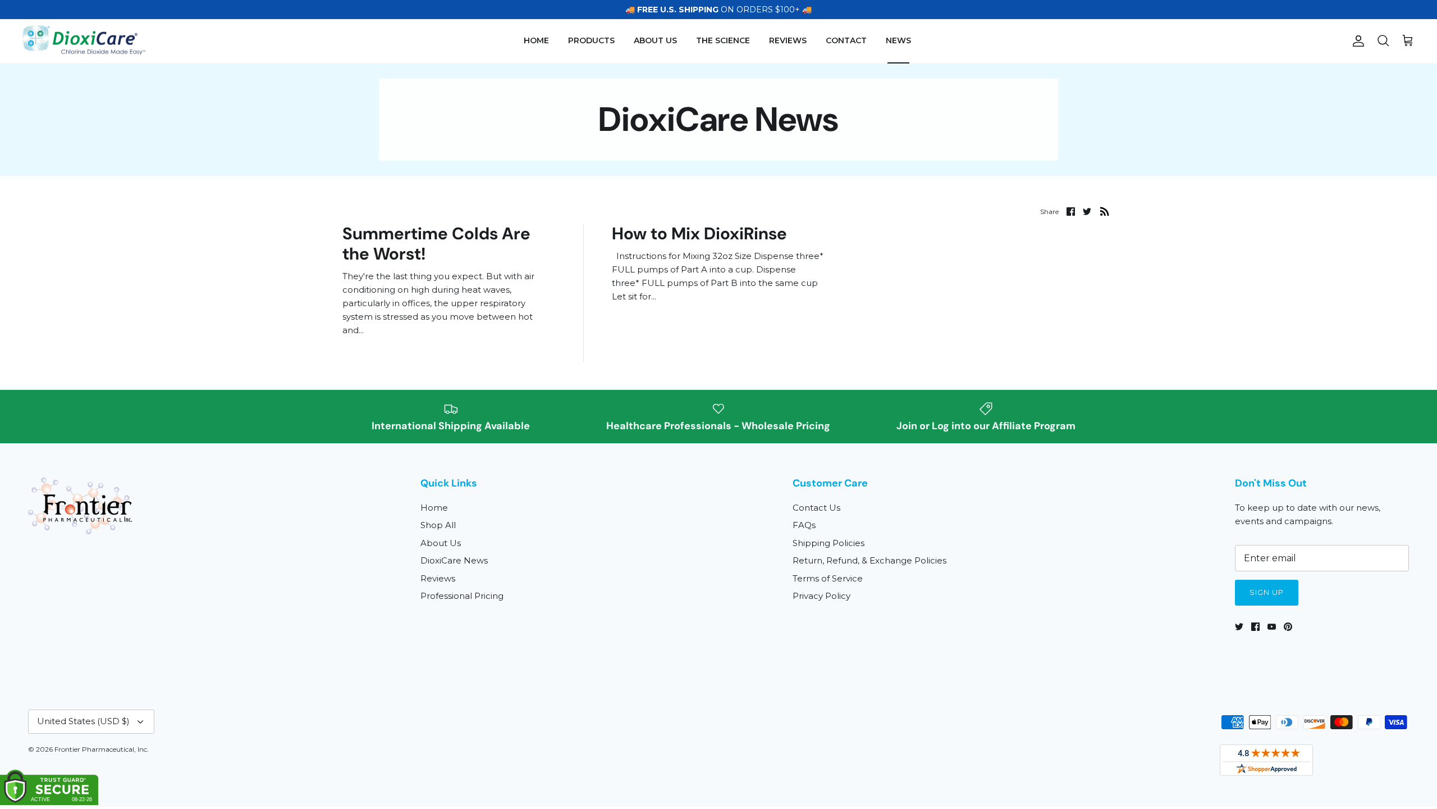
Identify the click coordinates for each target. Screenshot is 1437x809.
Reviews (437, 578)
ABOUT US (655, 40)
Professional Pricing (462, 595)
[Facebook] (1255, 626)
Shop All (438, 525)
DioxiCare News (454, 560)
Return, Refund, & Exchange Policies (869, 560)
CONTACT (846, 40)
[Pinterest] (1288, 626)
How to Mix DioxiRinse (699, 233)
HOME (536, 40)
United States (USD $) (83, 721)
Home (434, 507)
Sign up (1267, 592)
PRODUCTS (591, 40)
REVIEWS (788, 40)
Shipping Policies (828, 543)
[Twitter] (1239, 626)
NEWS (898, 40)
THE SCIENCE (723, 40)
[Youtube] (1271, 626)
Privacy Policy (821, 595)
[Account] (1356, 41)
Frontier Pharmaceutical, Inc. (101, 749)
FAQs (804, 525)
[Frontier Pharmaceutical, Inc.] (84, 41)
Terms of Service (828, 578)
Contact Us (816, 507)
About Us (440, 543)
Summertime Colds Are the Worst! (436, 243)
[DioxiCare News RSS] (1104, 211)
